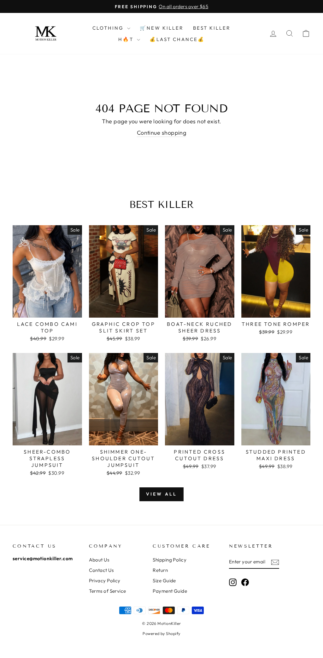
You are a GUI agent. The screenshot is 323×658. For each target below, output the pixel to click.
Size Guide (164, 581)
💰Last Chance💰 (177, 39)
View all (161, 494)
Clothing (109, 28)
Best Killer (212, 28)
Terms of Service (107, 591)
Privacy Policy (104, 581)
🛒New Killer (162, 28)
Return (160, 570)
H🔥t (126, 39)
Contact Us (101, 570)
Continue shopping (161, 132)
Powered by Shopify (161, 633)
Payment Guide (170, 591)
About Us (99, 560)
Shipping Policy (169, 560)
